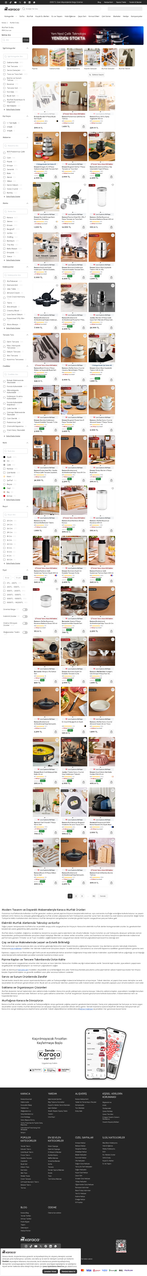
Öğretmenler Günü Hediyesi (84, 1185)
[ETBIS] (117, 1246)
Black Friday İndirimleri (83, 1190)
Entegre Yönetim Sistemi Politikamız (111, 1118)
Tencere (51, 1167)
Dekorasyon (24, 1228)
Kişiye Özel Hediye (81, 1173)
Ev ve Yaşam (107, 1164)
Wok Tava (24, 1173)
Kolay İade (78, 1111)
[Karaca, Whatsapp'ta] (55, 1246)
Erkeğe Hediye (80, 1199)
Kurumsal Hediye (80, 1158)
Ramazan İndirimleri (82, 1188)
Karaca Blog (25, 1213)
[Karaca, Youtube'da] (36, 1246)
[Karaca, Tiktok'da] (31, 1246)
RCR (104, 1152)
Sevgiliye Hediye (80, 1149)
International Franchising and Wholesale (30, 1129)
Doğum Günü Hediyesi (82, 1164)
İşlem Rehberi (52, 1108)
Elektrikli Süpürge (54, 1149)
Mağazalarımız (26, 1111)
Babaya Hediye (80, 1146)
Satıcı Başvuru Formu (28, 1120)
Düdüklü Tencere (26, 1158)
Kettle (50, 1164)
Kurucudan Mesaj (26, 1105)
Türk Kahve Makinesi (55, 1179)
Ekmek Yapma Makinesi (56, 1170)
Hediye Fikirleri (26, 1231)
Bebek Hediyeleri (81, 1155)
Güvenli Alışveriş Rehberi (111, 1122)
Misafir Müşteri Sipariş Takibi (57, 1111)
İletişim (23, 1133)
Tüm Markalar (79, 1108)
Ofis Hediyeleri (80, 1161)
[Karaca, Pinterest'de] (46, 1246)
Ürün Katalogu (25, 1117)
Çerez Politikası (108, 1111)
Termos (23, 1188)
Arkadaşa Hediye (81, 1152)
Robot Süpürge (53, 1146)
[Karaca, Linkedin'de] (50, 1246)
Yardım (50, 1114)
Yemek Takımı (25, 1146)
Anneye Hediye (80, 1143)
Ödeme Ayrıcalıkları (54, 1213)
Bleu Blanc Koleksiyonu (110, 1143)
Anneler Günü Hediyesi (82, 1179)
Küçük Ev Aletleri (108, 1161)
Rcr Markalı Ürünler (109, 1155)
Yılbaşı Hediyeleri (81, 1182)
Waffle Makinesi (53, 1158)
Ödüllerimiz (24, 1108)
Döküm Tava (25, 1167)
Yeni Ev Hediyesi (80, 1193)
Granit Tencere (26, 1179)
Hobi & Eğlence (108, 1146)
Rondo (50, 1173)
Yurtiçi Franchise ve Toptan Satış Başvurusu (32, 1124)
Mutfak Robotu (53, 1155)
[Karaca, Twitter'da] (41, 1246)
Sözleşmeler (107, 1108)
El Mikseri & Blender (54, 1152)
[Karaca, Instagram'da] (26, 1246)
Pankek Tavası (25, 1176)
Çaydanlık (24, 1161)
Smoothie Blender (54, 1161)
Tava (49, 1176)
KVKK (104, 1105)
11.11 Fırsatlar (79, 1202)
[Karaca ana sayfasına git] (30, 1239)
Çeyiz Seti (78, 1176)
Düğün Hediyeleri (80, 1170)
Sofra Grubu (107, 1158)
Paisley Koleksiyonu (109, 1149)
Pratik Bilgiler (25, 1222)
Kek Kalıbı (24, 1170)
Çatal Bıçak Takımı (27, 1152)
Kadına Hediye (80, 1196)
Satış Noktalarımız (27, 1114)
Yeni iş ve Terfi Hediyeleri (83, 1167)
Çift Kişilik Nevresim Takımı (30, 1182)
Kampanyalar (79, 1105)
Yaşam (23, 1225)
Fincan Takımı (25, 1155)
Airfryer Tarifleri (26, 1219)
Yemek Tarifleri (26, 1216)
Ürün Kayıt (51, 1117)
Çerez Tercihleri (108, 1114)
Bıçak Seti (24, 1164)
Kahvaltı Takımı (26, 1149)
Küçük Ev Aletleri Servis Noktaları (59, 1105)
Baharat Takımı (26, 1185)
